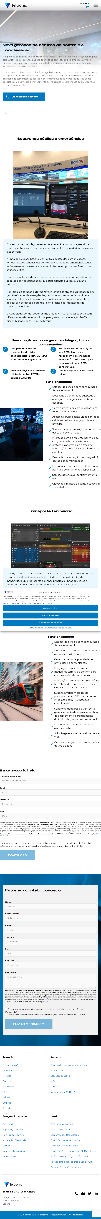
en (86, 3)
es (80, 3)
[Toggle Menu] (96, 5)
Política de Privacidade (52, 627)
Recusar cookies (50, 615)
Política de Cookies (36, 627)
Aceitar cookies (50, 608)
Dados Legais (67, 627)
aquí (46, 1002)
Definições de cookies (50, 622)
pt (87, 7)
